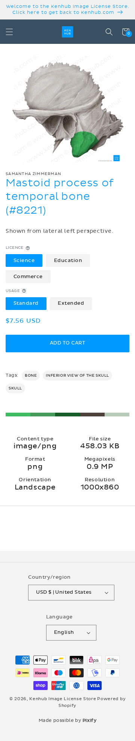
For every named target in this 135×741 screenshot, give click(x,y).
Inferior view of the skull (77, 375)
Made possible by (68, 720)
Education (68, 260)
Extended (71, 303)
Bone (31, 375)
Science (24, 260)
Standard (26, 303)
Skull (15, 388)
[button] (9, 32)
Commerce (28, 277)
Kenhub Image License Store (62, 698)
